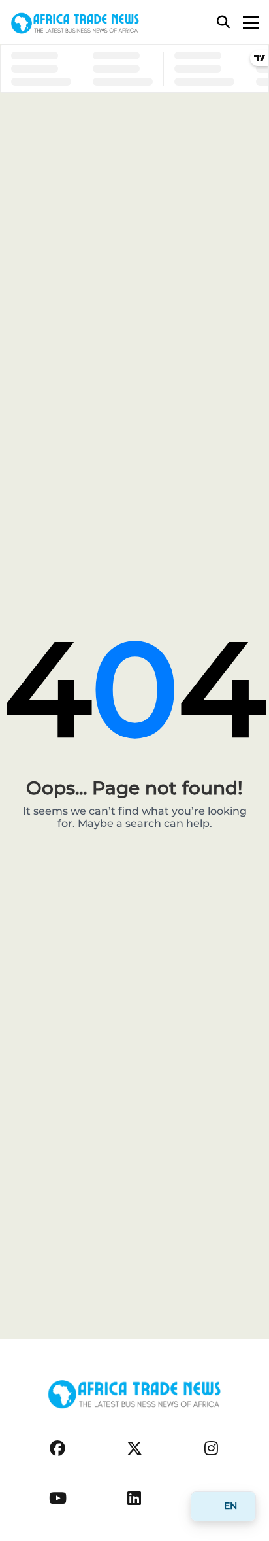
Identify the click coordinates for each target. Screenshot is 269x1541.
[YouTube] (57, 1498)
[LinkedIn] (134, 1498)
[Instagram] (211, 1448)
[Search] (223, 22)
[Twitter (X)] (134, 1448)
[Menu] (251, 22)
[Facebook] (57, 1448)
